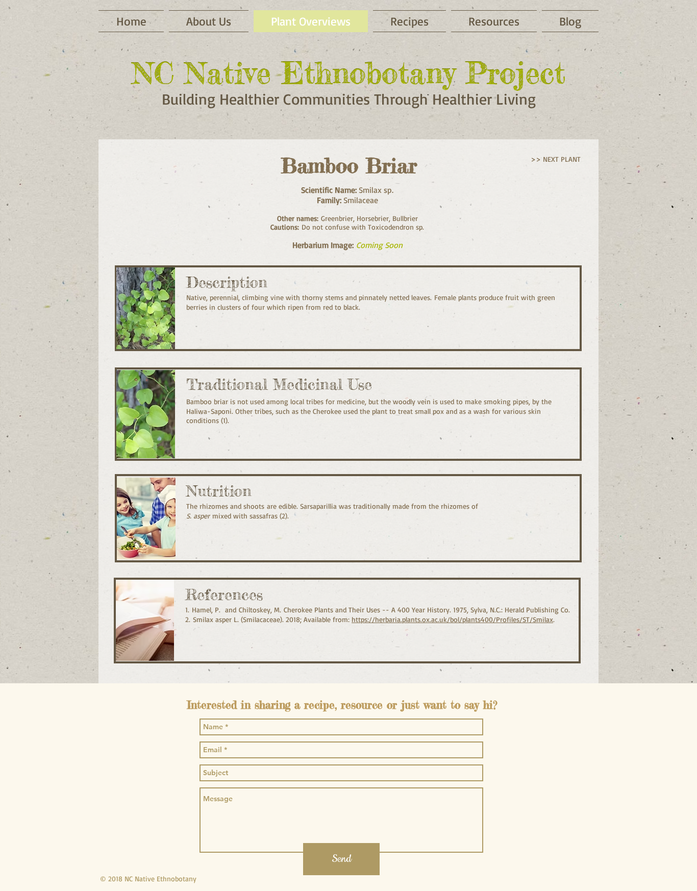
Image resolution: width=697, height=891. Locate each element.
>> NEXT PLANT (556, 159)
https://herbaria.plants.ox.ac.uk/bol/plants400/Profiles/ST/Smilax (452, 619)
